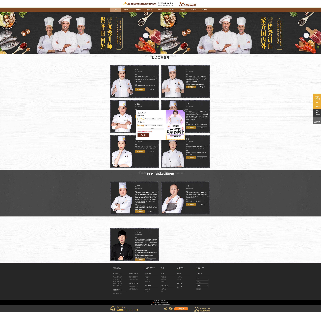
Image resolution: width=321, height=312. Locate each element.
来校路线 (193, 9)
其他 (159, 118)
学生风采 (163, 281)
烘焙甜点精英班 (117, 283)
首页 (116, 9)
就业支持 (163, 291)
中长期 (147, 118)
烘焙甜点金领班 (117, 281)
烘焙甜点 (140, 125)
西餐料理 (147, 125)
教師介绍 (147, 289)
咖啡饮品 (153, 125)
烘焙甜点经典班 (117, 285)
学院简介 (147, 277)
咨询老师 (140, 89)
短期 (153, 118)
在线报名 (205, 9)
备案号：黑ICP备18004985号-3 (160, 300)
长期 (140, 118)
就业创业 (171, 9)
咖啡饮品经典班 (117, 293)
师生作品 (147, 291)
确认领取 (143, 135)
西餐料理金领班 (133, 277)
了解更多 (151, 89)
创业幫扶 (163, 289)
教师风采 (149, 9)
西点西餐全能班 (117, 279)
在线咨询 (181, 309)
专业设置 (127, 9)
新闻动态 (182, 9)
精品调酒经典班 (133, 289)
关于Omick (138, 9)
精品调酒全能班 (133, 287)
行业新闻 (163, 279)
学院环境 (147, 279)
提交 (198, 289)
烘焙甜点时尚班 (117, 277)
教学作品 (160, 9)
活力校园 (147, 281)
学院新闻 (163, 277)
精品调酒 (159, 125)
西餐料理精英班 (133, 279)
